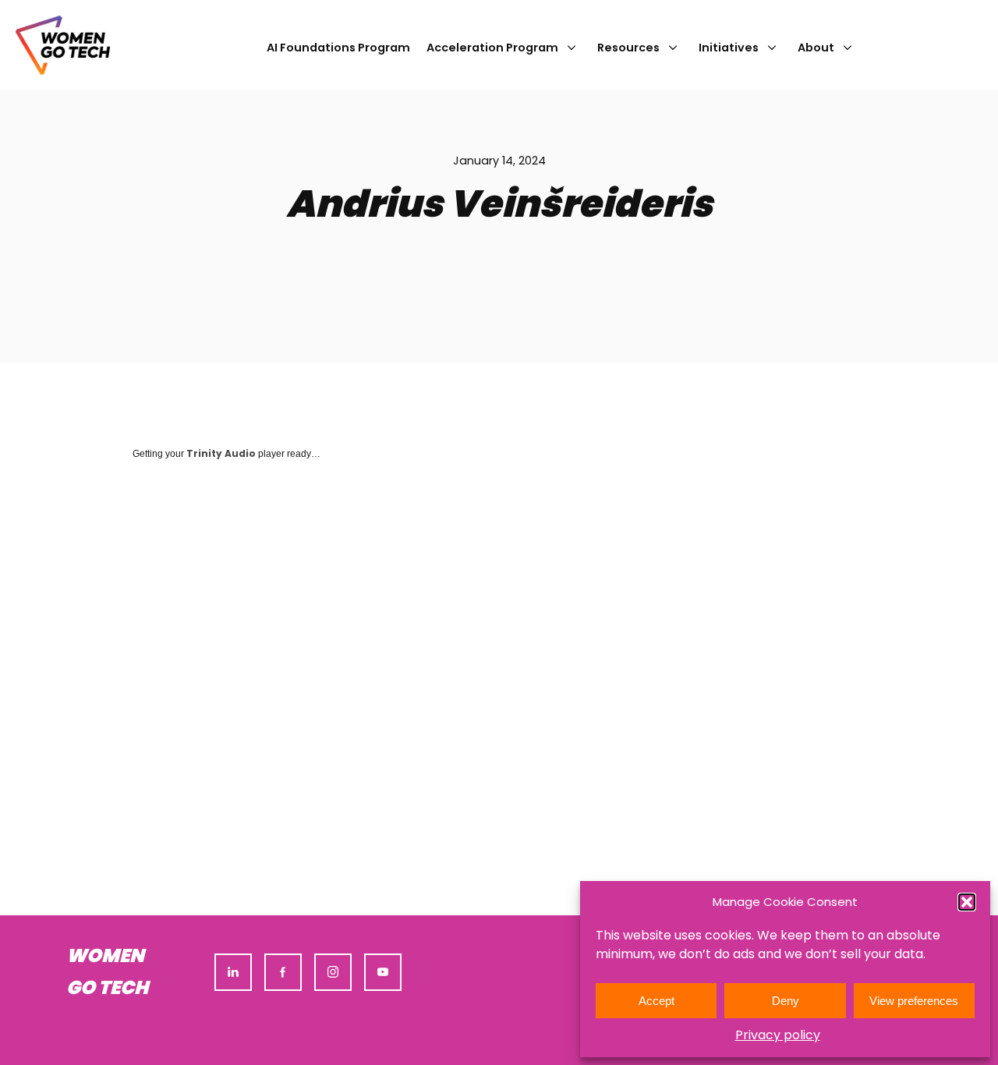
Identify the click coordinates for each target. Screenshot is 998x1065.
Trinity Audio (221, 453)
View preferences (913, 1000)
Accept (656, 1000)
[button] (967, 902)
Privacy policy (777, 1035)
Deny (785, 1000)
